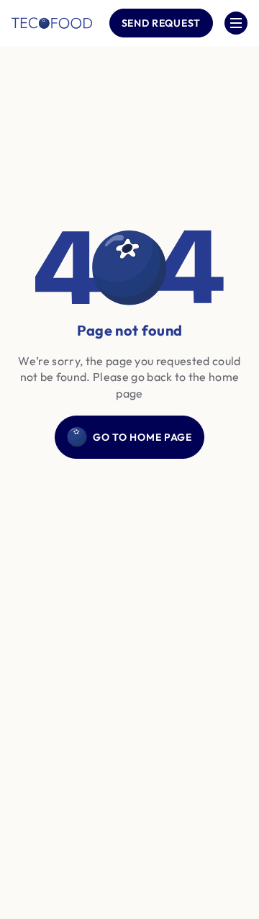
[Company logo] (52, 23)
